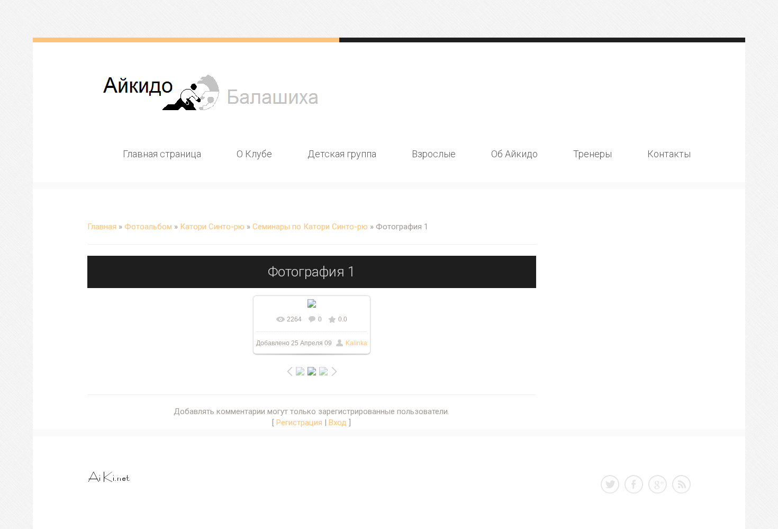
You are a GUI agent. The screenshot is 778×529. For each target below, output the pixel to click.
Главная (101, 226)
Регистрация (299, 422)
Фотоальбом (148, 226)
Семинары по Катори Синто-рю (310, 226)
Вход (338, 422)
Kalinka (356, 343)
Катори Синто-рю (212, 226)
